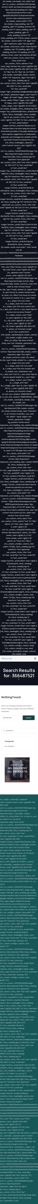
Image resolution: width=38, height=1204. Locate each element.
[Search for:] (11, 717)
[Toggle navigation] (30, 659)
